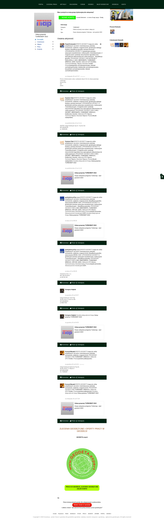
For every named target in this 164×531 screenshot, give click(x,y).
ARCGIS (74, 209)
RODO (66, 513)
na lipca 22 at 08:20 (71, 220)
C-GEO (75, 60)
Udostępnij (80, 91)
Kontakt (54, 513)
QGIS (73, 62)
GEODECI (91, 4)
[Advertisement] (51, 526)
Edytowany (82, 76)
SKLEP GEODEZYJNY (103, 4)
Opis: (62, 32)
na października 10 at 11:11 (73, 123)
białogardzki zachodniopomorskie (80, 65)
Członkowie (44, 42)
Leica (73, 211)
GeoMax (93, 62)
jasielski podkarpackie (85, 358)
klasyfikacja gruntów (77, 49)
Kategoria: (63, 27)
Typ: (62, 29)
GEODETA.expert (82, 437)
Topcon (79, 63)
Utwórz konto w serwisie (82, 505)
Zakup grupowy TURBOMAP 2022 (86, 173)
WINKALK (68, 62)
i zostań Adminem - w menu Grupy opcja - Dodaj (89, 17)
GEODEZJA (115, 4)
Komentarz (64, 91)
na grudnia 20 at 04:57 (72, 295)
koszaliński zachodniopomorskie (75, 69)
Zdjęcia (44, 44)
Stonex (93, 209)
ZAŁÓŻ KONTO (82, 489)
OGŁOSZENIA (73, 4)
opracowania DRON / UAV (73, 202)
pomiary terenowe (89, 49)
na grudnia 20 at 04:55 (72, 322)
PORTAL (41, 4)
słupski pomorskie (95, 211)
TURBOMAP (76, 27)
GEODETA (90, 513)
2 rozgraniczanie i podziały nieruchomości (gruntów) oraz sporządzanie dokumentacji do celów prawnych (83, 54)
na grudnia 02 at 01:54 (72, 364)
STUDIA (79, 513)
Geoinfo (78, 62)
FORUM (82, 4)
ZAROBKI (97, 513)
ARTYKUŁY (63, 4)
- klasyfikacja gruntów (83, 206)
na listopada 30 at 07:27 (72, 76)
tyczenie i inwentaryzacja (81, 46)
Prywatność (61, 513)
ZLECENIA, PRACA (51, 4)
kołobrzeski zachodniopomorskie (88, 67)
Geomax (73, 63)
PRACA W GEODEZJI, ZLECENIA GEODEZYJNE (82, 487)
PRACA (84, 513)
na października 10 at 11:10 (73, 168)
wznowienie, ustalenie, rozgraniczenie (76, 47)
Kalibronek (68, 114)
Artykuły (44, 49)
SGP (84, 213)
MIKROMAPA (82, 60)
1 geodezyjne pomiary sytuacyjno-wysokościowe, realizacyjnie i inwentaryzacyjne (83, 105)
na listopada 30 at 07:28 (72, 398)
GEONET (68, 112)
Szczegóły (39, 39)
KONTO (124, 4)
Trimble (90, 63)
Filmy (44, 47)
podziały (92, 46)
